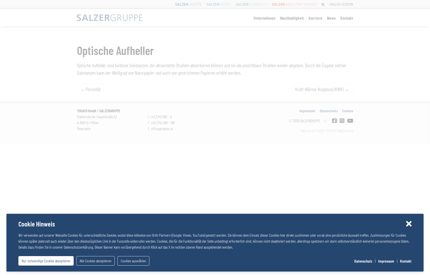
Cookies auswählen (133, 260)
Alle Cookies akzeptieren (95, 260)
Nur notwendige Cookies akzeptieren (46, 260)
